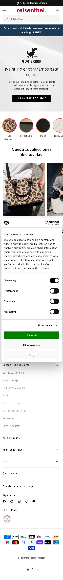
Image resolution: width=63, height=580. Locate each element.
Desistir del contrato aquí (18, 486)
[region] (31, 197)
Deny (32, 355)
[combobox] (31, 18)
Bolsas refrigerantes (13, 403)
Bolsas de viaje (10, 380)
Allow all (32, 335)
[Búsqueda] (6, 19)
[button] (4, 11)
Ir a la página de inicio (31, 98)
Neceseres (8, 418)
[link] (24, 197)
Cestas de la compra (13, 373)
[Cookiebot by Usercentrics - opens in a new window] (45, 222)
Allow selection (31, 345)
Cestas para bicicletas (14, 410)
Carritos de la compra (14, 388)
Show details (45, 325)
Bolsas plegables (11, 426)
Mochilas (7, 395)
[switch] (54, 291)
